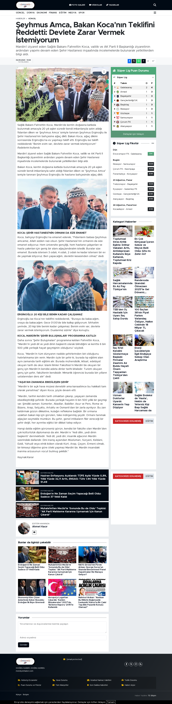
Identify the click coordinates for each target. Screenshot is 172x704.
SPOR (81, 13)
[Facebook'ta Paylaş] (129, 61)
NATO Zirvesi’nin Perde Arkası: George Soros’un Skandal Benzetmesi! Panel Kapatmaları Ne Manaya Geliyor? (92, 570)
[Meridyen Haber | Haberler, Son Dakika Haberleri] (25, 5)
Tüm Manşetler (62, 685)
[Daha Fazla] (144, 61)
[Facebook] (126, 664)
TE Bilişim (152, 696)
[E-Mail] (34, 532)
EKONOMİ (42, 13)
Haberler (20, 19)
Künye (18, 695)
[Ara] (154, 5)
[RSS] (140, 664)
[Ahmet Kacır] (24, 528)
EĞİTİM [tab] (149, 421)
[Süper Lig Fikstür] (153, 143)
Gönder (23, 645)
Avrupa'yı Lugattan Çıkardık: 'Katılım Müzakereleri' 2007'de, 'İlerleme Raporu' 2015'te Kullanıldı (60, 602)
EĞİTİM (62, 13)
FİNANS (53, 13)
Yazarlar (114, 5)
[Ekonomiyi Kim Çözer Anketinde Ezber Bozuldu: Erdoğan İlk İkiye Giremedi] (32, 587)
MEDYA (72, 13)
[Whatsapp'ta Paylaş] (138, 61)
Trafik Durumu (131, 680)
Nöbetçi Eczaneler (29, 680)
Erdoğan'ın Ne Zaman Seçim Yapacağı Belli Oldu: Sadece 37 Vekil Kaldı (31, 567)
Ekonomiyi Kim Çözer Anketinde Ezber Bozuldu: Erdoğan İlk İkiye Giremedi (31, 600)
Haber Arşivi (130, 685)
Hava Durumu (61, 680)
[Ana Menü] (155, 13)
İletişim (26, 695)
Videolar (97, 5)
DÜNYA (31, 13)
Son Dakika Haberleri (99, 685)
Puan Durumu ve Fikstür (31, 685)
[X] (131, 664)
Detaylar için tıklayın (133, 134)
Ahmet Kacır (39, 526)
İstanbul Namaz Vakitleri (101, 680)
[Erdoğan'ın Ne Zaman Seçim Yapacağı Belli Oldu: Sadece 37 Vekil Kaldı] (32, 554)
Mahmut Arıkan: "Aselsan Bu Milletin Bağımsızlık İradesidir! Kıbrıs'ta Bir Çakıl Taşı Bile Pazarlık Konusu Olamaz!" (92, 602)
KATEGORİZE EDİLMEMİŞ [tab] (128, 421)
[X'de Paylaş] (134, 61)
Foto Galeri (78, 5)
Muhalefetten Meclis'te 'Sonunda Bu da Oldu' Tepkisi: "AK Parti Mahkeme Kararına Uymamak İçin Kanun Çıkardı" (62, 570)
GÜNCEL (20, 13)
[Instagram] (136, 664)
